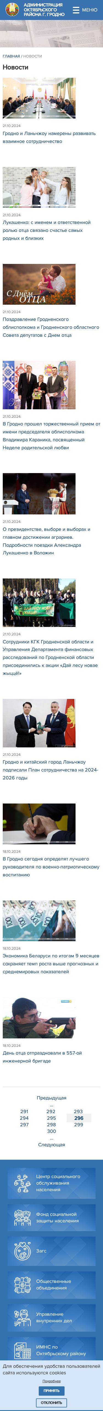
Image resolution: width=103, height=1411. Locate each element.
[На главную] (12, 9)
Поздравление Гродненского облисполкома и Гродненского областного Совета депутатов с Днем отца (51, 327)
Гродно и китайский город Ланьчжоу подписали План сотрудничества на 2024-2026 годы (50, 770)
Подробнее (52, 1381)
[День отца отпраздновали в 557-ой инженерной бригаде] (51, 1020)
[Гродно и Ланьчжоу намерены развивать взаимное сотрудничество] (51, 101)
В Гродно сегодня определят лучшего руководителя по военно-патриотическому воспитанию (51, 867)
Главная (11, 56)
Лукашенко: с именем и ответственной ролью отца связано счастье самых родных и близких (47, 230)
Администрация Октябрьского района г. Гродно (44, 10)
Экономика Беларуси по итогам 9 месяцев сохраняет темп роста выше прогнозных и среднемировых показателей (51, 964)
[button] (88, 10)
